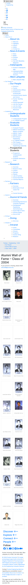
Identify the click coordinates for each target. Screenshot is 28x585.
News (14, 54)
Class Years (8, 248)
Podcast (15, 57)
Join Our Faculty (17, 104)
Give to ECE (16, 214)
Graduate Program (18, 128)
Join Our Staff (17, 106)
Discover (8, 531)
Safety (15, 47)
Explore (7, 534)
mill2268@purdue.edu (7, 267)
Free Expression (18, 561)
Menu (5, 33)
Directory (15, 86)
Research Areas (17, 168)
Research (8, 162)
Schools (15, 231)
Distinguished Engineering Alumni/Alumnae (17, 207)
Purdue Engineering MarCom (15, 569)
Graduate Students (14, 123)
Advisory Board (17, 212)
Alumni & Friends (18, 197)
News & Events (17, 51)
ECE (18, 243)
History (15, 45)
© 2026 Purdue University (9, 557)
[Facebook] (7, 12)
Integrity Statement (7, 561)
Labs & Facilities (17, 176)
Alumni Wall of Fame (19, 210)
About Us (8, 37)
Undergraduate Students (17, 114)
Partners (7, 181)
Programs (16, 233)
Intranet (7, 222)
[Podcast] (6, 19)
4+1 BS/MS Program (18, 120)
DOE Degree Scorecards (9, 562)
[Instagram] (6, 8)
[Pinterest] (15, 549)
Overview (15, 167)
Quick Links (8, 1)
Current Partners (17, 193)
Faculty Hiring (17, 234)
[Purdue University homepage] (6, 27)
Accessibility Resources (9, 573)
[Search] (4, 22)
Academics (8, 111)
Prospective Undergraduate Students (17, 154)
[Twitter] (7, 14)
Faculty (15, 88)
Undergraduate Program (20, 118)
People (7, 541)
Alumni (7, 195)
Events (15, 59)
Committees (16, 229)
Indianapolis (16, 65)
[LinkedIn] (6, 15)
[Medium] (7, 17)
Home (7, 35)
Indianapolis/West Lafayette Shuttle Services (18, 72)
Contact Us (16, 49)
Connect (8, 538)
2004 (14, 248)
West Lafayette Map (18, 79)
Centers (15, 170)
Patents (15, 174)
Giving (7, 216)
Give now (15, 221)
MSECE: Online (17, 135)
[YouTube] (7, 10)
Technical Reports (18, 179)
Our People (8, 81)
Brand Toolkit (13, 564)
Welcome (15, 42)
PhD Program (17, 142)
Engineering (9, 5)
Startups (15, 172)
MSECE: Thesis (17, 133)
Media (15, 55)
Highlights (16, 43)
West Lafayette (17, 77)
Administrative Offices (19, 90)
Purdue (8, 3)
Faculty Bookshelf (18, 102)
